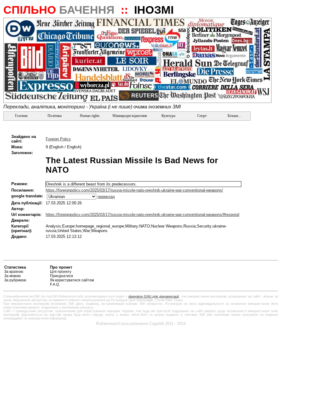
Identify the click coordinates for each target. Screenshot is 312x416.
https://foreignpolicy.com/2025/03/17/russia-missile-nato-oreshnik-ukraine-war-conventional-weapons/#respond (142, 214)
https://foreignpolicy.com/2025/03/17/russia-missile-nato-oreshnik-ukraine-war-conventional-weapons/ (134, 190)
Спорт (201, 116)
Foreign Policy (58, 139)
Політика (54, 116)
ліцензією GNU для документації (153, 296)
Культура (168, 116)
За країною (13, 272)
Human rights (89, 116)
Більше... (233, 116)
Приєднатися (61, 276)
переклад (106, 196)
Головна (21, 116)
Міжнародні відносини (130, 116)
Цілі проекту (60, 272)
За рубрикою (15, 280)
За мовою (12, 276)
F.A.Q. (55, 284)
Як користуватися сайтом (72, 280)
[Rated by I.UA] (263, 268)
